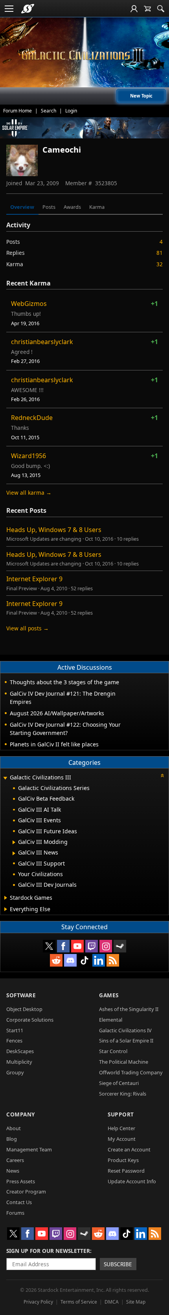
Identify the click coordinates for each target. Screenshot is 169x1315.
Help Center (121, 1128)
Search (48, 110)
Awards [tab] (72, 206)
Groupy (15, 1072)
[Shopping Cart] (147, 9)
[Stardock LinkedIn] (99, 960)
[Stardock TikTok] (84, 960)
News (12, 1170)
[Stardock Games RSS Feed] (113, 960)
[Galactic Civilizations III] (84, 55)
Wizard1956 (28, 455)
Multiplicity (19, 1061)
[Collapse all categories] (162, 775)
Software (21, 995)
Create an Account (129, 1149)
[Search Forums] (161, 9)
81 (159, 252)
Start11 (14, 1030)
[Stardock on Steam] (120, 946)
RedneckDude (32, 417)
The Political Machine (123, 1061)
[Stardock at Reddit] (56, 960)
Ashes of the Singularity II (128, 1009)
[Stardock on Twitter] (49, 946)
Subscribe (118, 1264)
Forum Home (17, 110)
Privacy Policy (38, 1301)
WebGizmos (29, 303)
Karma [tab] (97, 206)
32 (159, 264)
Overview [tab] (22, 206)
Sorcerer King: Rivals (122, 1093)
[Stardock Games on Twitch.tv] (91, 946)
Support (121, 1114)
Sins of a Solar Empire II (126, 1040)
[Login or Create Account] (134, 9)
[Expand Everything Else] (5, 909)
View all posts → (27, 628)
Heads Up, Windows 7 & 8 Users (53, 529)
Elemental (110, 1019)
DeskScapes (20, 1051)
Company (20, 1114)
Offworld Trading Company (131, 1072)
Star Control (113, 1051)
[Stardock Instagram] (106, 946)
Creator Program (26, 1191)
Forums (15, 1212)
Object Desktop (24, 1009)
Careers (15, 1160)
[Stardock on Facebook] (63, 946)
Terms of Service (79, 1301)
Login (71, 110)
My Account (122, 1138)
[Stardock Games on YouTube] (77, 946)
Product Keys (123, 1160)
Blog (11, 1138)
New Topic (141, 96)
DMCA (112, 1301)
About (13, 1128)
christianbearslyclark (42, 341)
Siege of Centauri (119, 1083)
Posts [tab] (48, 206)
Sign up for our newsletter (48, 1250)
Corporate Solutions (29, 1019)
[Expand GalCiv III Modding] (14, 842)
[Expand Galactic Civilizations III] (5, 778)
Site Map (135, 1301)
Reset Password (126, 1170)
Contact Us (19, 1202)
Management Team (29, 1149)
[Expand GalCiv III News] (14, 853)
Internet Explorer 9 (34, 579)
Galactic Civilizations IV (125, 1030)
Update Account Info (132, 1181)
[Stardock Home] (27, 8)
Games (109, 995)
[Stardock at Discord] (70, 960)
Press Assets (20, 1181)
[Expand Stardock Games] (5, 898)
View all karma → (28, 492)
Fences (14, 1040)
